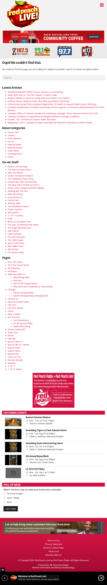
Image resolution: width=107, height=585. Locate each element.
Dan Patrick (13, 230)
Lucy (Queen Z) (15, 197)
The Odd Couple (15, 240)
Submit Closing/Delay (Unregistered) (30, 295)
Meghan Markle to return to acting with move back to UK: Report (39, 98)
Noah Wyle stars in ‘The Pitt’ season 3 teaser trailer (32, 95)
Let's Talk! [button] (11, 508)
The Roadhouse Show (18, 206)
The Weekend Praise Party (21, 178)
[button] (102, 5)
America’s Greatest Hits (19, 221)
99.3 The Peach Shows (18, 265)
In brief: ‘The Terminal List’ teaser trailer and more (32, 119)
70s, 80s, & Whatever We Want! (23, 224)
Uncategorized (15, 153)
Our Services (14, 317)
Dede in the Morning (17, 166)
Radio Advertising (21, 326)
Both (9, 502)
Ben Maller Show (16, 246)
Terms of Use (14, 356)
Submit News (14, 350)
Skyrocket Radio (60, 565)
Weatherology (68, 567)
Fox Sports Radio (16, 252)
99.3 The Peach (15, 262)
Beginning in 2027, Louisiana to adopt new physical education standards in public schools (50, 122)
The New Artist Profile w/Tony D (23, 184)
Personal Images (14, 493)
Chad (10, 218)
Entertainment (14, 138)
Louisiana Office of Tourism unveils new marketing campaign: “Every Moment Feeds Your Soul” (53, 113)
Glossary (17, 280)
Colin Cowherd (14, 233)
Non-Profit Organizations (25, 283)
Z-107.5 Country (15, 215)
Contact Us (13, 298)
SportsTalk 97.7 (15, 341)
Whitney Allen (14, 203)
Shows (11, 335)
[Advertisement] (53, 37)
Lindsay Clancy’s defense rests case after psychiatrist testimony (39, 101)
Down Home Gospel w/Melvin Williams (26, 188)
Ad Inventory (14, 268)
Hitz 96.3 (12, 304)
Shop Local (13, 332)
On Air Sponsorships (23, 323)
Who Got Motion (15, 172)
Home (11, 311)
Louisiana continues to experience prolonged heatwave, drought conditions (44, 116)
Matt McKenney (15, 194)
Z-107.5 (11, 366)
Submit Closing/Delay (23, 292)
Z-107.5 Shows (15, 369)
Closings (12, 289)
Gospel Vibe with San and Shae (22, 181)
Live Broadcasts (21, 320)
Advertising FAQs (21, 277)
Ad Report (13, 271)
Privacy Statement (16, 329)
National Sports (15, 147)
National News (15, 144)
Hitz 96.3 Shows (15, 307)
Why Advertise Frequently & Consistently (33, 286)
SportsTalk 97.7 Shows (19, 344)
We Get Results (15, 360)
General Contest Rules (18, 301)
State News (13, 150)
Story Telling (12, 497)
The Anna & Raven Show (19, 169)
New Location (14, 314)
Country (11, 135)
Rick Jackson (13, 212)
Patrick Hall (13, 200)
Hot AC (11, 141)
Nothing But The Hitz (18, 191)
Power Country (15, 209)
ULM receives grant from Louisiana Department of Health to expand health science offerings (52, 104)
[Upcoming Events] (13, 421)
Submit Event (14, 347)
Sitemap (11, 338)
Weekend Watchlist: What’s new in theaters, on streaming (35, 91)
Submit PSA (13, 353)
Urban (11, 156)
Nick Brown (13, 249)
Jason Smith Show (16, 243)
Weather (12, 363)
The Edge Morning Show (19, 227)
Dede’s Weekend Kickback (20, 175)
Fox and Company (16, 237)
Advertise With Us (16, 274)
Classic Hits (13, 132)
